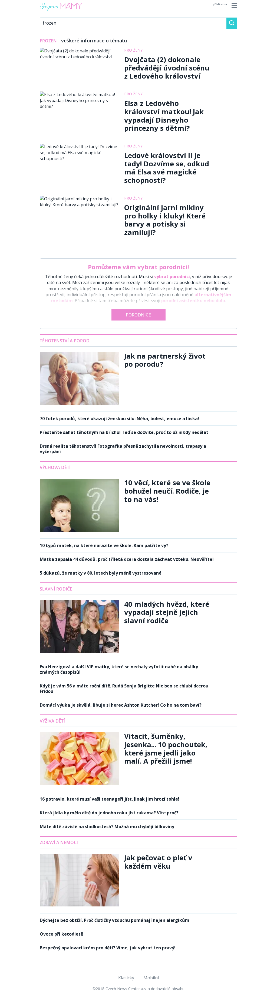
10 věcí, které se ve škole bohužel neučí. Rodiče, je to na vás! (167, 491)
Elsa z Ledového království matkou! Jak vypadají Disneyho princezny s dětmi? (164, 116)
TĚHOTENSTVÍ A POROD (65, 341)
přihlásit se (220, 4)
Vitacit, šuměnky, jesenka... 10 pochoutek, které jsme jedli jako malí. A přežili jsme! (165, 748)
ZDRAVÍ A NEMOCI (59, 842)
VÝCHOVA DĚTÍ (55, 467)
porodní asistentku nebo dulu (193, 300)
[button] (233, 5)
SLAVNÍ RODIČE (56, 589)
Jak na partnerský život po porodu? (165, 360)
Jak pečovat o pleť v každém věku (158, 862)
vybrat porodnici (172, 276)
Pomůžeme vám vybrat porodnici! (138, 267)
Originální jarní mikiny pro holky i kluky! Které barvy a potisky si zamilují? (165, 220)
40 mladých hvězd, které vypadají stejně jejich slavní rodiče (166, 612)
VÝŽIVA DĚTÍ (52, 721)
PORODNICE (138, 315)
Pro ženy (133, 50)
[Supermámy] (61, 11)
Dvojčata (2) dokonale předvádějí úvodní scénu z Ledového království (166, 68)
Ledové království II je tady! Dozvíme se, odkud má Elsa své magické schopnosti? (166, 168)
